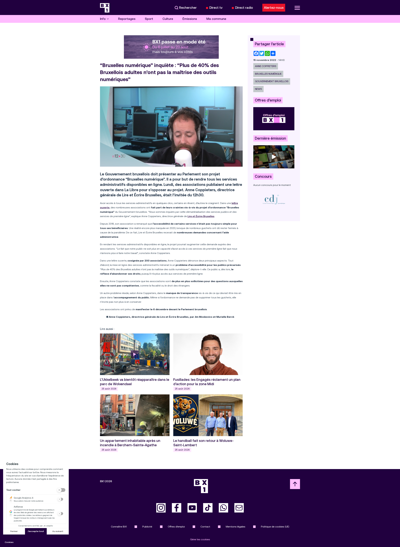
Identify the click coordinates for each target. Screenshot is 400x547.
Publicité (147, 526)
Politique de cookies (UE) (275, 526)
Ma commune (216, 19)
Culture (167, 19)
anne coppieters (265, 66)
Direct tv (215, 7)
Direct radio (244, 7)
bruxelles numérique (268, 74)
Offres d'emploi (176, 526)
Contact (205, 526)
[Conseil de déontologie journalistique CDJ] (274, 199)
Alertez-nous (274, 7)
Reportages (126, 19)
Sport (149, 19)
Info (103, 19)
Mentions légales (235, 526)
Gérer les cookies (200, 539)
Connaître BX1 (119, 526)
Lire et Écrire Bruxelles (201, 216)
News (258, 89)
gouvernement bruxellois (271, 81)
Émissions (189, 19)
